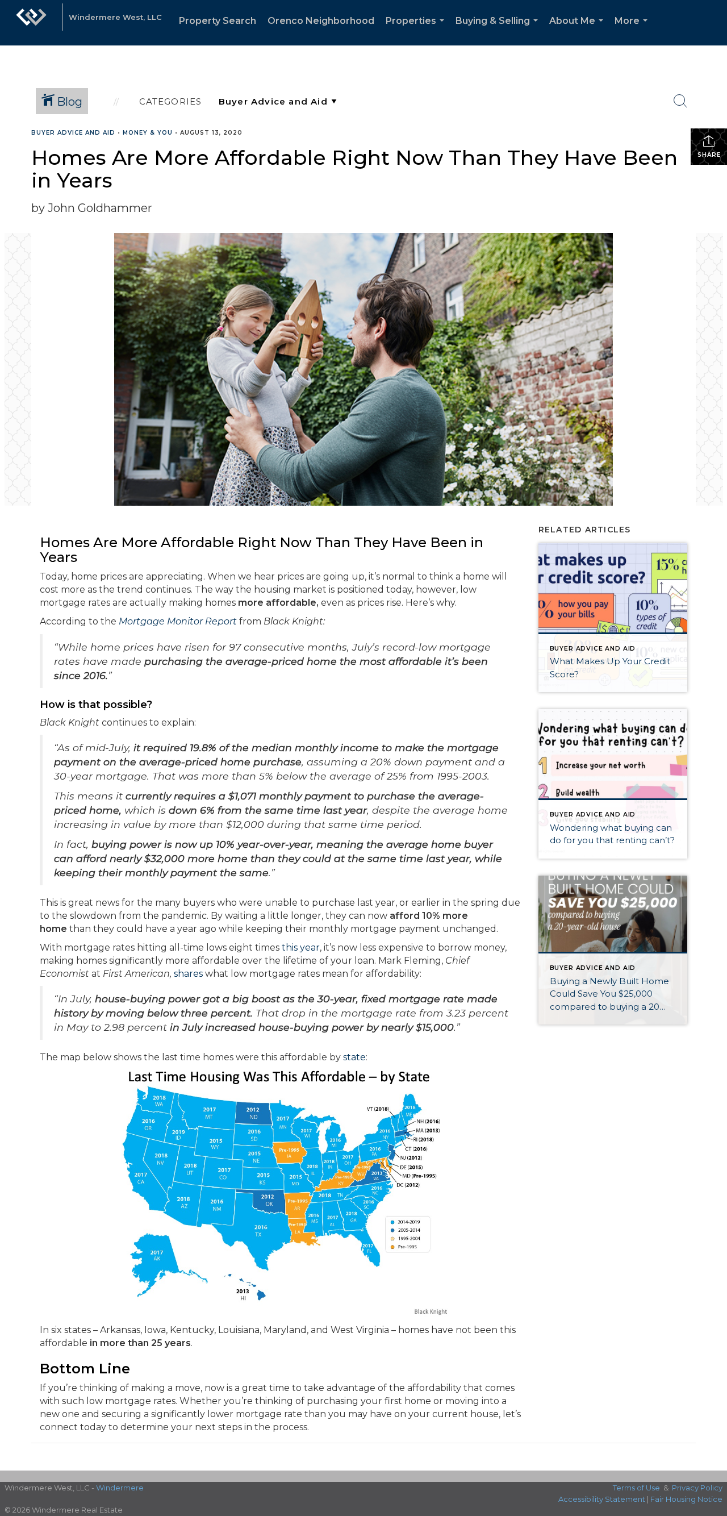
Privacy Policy (697, 1487)
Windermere (120, 1487)
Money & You (148, 132)
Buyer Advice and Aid (73, 132)
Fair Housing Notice (686, 1498)
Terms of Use (636, 1487)
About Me (578, 30)
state (354, 1057)
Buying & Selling (499, 30)
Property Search (217, 20)
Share (709, 155)
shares (188, 973)
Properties (417, 30)
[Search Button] (680, 101)
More (633, 30)
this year (301, 947)
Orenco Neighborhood (321, 20)
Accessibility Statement (601, 1498)
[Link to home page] (31, 22)
